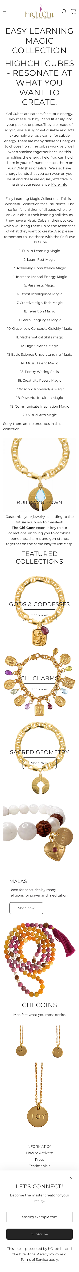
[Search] (64, 11)
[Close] (71, 1178)
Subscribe (39, 1234)
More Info (59, 184)
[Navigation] (5, 11)
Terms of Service (34, 1260)
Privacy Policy (47, 1254)
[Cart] (73, 11)
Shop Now (39, 763)
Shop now (39, 615)
